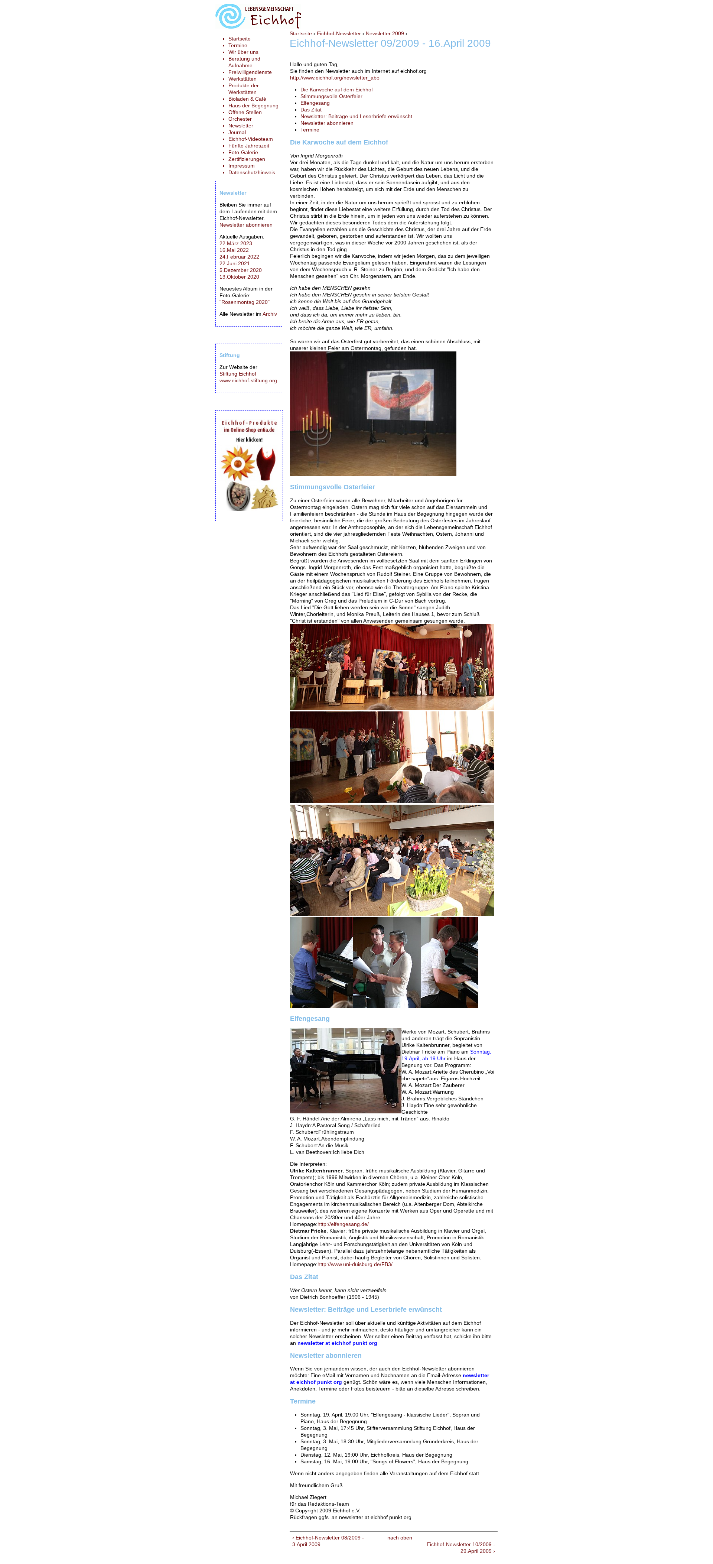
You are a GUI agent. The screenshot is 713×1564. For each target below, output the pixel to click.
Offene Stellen (245, 112)
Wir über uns (243, 52)
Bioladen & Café (247, 99)
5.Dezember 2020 (240, 270)
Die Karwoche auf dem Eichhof (336, 90)
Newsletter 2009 (385, 33)
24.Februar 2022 (239, 257)
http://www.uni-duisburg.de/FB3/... (357, 1264)
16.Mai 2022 (234, 250)
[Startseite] (258, 27)
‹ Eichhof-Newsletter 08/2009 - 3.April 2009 (328, 1541)
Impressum (241, 166)
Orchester (240, 119)
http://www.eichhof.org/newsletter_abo (335, 78)
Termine (309, 130)
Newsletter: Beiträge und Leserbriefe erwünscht (356, 116)
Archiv (270, 314)
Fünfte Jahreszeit (248, 146)
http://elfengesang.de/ (343, 1224)
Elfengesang (315, 103)
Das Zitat (311, 110)
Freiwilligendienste (250, 72)
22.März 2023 (235, 243)
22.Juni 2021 (234, 263)
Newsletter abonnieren (327, 123)
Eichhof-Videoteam (250, 139)
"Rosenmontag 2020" (244, 302)
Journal (237, 132)
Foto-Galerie (243, 152)
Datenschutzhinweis (251, 172)
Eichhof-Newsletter (339, 33)
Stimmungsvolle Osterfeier (331, 96)
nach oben (399, 1538)
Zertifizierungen (246, 159)
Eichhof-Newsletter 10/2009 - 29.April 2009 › (461, 1547)
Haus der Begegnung (253, 105)
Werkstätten (242, 79)
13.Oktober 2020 (239, 277)
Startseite (301, 33)
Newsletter (240, 126)
